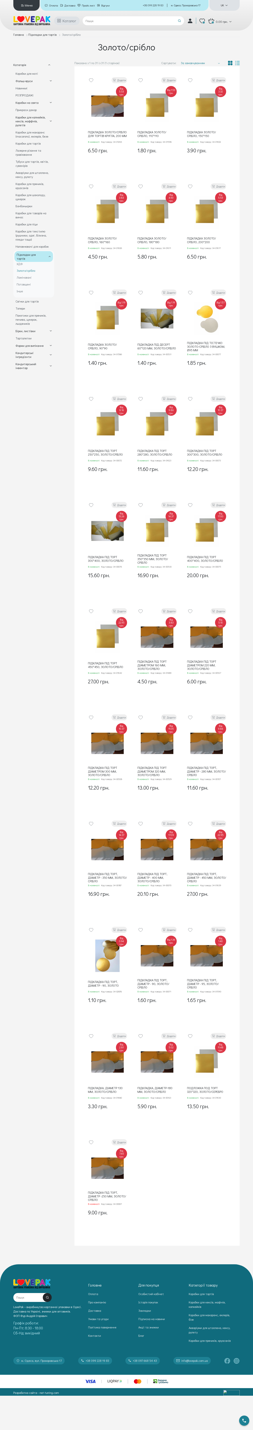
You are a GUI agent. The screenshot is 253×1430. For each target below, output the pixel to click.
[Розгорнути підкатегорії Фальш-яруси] (50, 80)
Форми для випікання (30, 346)
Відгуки (105, 5)
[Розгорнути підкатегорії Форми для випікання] (50, 345)
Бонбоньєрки (24, 206)
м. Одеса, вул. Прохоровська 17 (41, 1361)
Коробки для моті (27, 73)
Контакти (94, 1336)
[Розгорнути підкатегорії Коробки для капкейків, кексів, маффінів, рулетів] (50, 121)
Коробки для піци (27, 224)
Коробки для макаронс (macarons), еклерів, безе (32, 134)
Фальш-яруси (24, 81)
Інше (20, 291)
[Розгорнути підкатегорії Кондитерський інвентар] (50, 366)
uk (222, 5)
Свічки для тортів (27, 301)
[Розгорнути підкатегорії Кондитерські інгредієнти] (50, 354)
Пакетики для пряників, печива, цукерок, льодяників (31, 319)
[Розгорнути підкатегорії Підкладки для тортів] (49, 256)
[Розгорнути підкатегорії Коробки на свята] (50, 102)
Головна (18, 35)
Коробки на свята (27, 103)
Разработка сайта (25, 1393)
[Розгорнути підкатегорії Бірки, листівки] (50, 331)
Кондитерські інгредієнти (25, 355)
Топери (20, 308)
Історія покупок (148, 1302)
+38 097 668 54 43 (145, 1361)
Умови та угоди (98, 1319)
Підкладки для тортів (42, 35)
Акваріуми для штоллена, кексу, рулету (32, 175)
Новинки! (21, 88)
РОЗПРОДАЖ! (25, 95)
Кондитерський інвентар (26, 366)
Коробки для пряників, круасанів (210, 1341)
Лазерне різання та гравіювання (28, 152)
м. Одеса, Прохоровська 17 (185, 5)
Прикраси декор (26, 110)
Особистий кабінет (151, 1294)
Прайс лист (88, 5)
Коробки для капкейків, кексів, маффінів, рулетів (31, 121)
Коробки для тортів (28, 143)
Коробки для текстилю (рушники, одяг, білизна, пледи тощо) (31, 235)
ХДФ (20, 264)
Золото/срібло (26, 270)
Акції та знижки (148, 1327)
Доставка (69, 5)
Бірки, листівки (25, 331)
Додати (121, 80)
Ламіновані (24, 277)
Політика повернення (102, 1327)
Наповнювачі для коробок (32, 246)
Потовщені (24, 284)
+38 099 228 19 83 (153, 5)
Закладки (144, 1310)
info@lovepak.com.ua (194, 1361)
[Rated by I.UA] (231, 1393)
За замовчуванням (193, 63)
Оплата (53, 5)
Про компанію (97, 1302)
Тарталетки (23, 338)
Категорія (19, 65)
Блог (141, 1336)
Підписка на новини (151, 1319)
